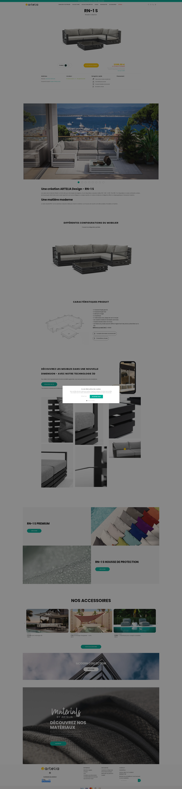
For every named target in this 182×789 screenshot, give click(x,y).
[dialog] (91, 394)
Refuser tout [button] (84, 396)
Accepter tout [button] (96, 396)
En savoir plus (108, 392)
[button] (91, 400)
